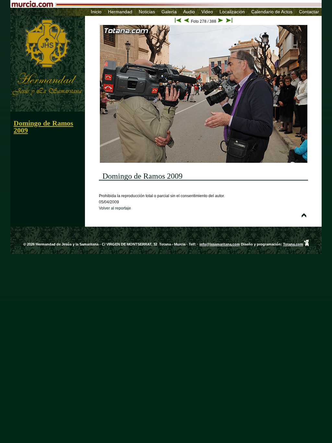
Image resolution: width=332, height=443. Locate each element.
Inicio (96, 11)
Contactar (309, 11)
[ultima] (229, 21)
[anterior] (186, 21)
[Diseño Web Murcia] (306, 244)
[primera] (178, 21)
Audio (189, 11)
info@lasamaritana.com (219, 244)
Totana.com (293, 244)
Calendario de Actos (271, 11)
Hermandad (120, 11)
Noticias (147, 11)
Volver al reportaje (115, 208)
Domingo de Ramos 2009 (43, 126)
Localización (232, 11)
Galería (169, 11)
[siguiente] (220, 21)
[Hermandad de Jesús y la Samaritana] (37, 17)
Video (207, 11)
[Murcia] (135, 5)
